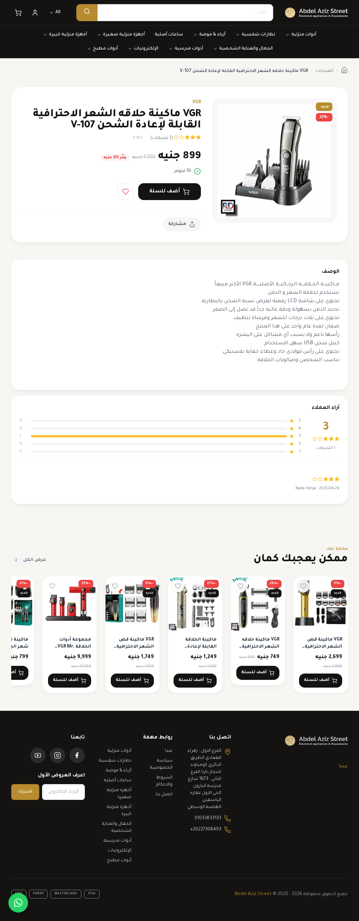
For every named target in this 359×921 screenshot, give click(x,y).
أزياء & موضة (212, 34)
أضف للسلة (164, 191)
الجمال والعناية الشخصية (246, 48)
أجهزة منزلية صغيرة (124, 34)
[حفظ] (125, 191)
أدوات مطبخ (105, 48)
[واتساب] (18, 903)
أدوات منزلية (303, 34)
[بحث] (86, 12)
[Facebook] (77, 755)
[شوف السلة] (18, 13)
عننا (343, 766)
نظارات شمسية (258, 34)
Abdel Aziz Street (253, 894)
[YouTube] (38, 755)
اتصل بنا (164, 794)
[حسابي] (35, 13)
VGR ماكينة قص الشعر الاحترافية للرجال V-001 (323, 646)
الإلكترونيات (146, 48)
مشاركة (177, 224)
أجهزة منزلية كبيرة (68, 34)
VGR (196, 102)
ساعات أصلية (169, 34)
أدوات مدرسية (189, 48)
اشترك (25, 791)
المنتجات (324, 71)
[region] (179, 635)
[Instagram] (57, 755)
